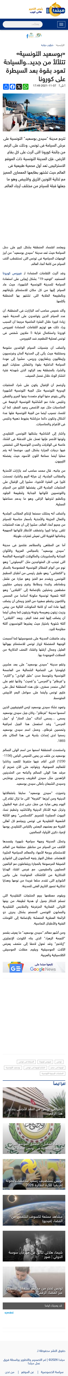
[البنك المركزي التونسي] (34, 1102)
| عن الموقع (31, 1372)
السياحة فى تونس (26, 1062)
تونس (59, 1062)
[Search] (4, 22)
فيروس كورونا (12, 274)
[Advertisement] (34, 1016)
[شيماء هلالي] (34, 1246)
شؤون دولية (47, 45)
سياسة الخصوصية (53, 1372)
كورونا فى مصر (57, 1067)
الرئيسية (60, 45)
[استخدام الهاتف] (34, 1282)
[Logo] (34, 9)
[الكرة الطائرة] (34, 1174)
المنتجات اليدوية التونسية (52, 1073)
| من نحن (13, 1372)
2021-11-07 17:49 (44, 86)
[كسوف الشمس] (34, 1210)
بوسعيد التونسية (13, 1067)
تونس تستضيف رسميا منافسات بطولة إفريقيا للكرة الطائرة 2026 (34, 1183)
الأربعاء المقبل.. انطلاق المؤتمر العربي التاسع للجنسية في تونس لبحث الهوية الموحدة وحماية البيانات (35, 1148)
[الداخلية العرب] (34, 1138)
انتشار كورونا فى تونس (35, 1067)
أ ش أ (62, 86)
